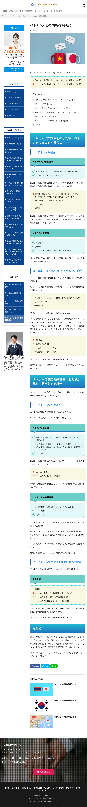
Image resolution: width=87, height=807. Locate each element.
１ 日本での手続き (44, 104)
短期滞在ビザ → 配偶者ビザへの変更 (13, 209)
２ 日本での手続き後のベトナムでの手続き (52, 108)
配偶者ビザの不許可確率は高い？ (14, 167)
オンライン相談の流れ (15, 103)
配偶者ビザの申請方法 (15, 138)
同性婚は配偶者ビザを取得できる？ (14, 225)
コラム (46, 11)
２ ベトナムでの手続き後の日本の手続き (52, 121)
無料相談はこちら (43, 772)
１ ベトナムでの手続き (45, 116)
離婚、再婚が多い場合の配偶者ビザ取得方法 (14, 242)
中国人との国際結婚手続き (65, 716)
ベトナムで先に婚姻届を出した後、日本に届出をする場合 (55, 112)
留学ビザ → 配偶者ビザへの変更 (13, 192)
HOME (4, 11)
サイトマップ (43, 790)
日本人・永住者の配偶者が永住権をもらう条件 (14, 184)
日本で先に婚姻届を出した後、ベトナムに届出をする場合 (55, 100)
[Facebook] (35, 666)
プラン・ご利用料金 (16, 11)
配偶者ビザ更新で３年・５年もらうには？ (13, 261)
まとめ (36, 125)
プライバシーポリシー (74, 788)
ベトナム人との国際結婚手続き (38, 16)
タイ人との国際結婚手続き (65, 684)
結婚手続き (22, 16)
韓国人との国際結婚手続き (65, 700)
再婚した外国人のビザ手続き (14, 175)
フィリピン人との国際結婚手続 (14, 310)
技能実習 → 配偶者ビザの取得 (13, 200)
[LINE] (54, 666)
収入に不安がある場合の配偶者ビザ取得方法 (14, 159)
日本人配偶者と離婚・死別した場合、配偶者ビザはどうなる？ (14, 251)
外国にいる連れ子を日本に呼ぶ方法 (14, 234)
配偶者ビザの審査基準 (15, 144)
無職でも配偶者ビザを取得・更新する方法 (14, 217)
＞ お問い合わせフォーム (14, 69)
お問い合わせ (11, 92)
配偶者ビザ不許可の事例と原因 (14, 151)
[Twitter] (45, 666)
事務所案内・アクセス (33, 11)
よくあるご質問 (56, 11)
